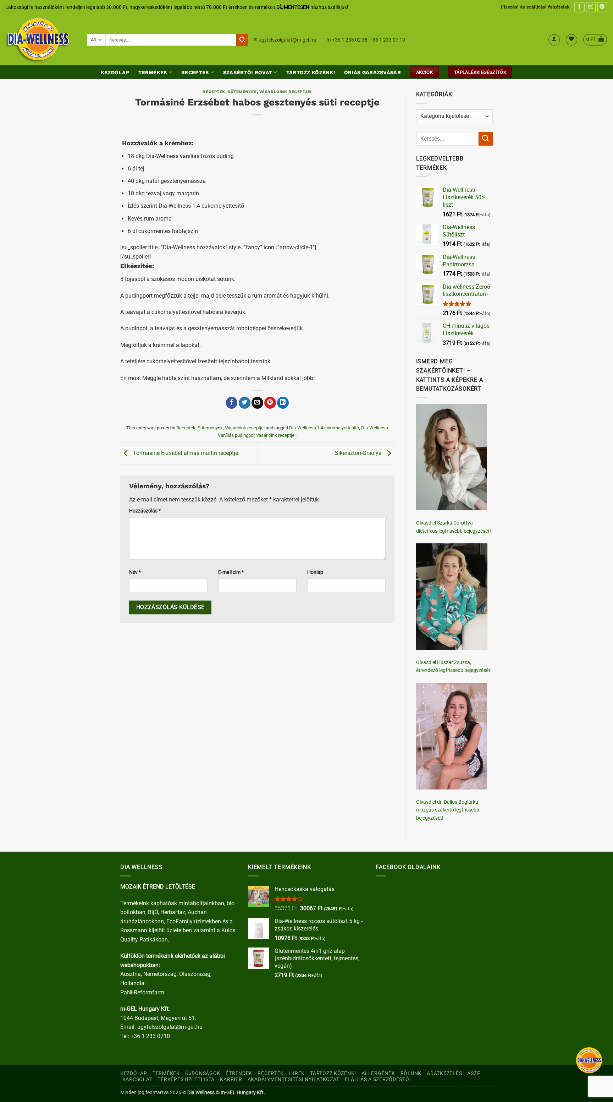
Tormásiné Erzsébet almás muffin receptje (185, 453)
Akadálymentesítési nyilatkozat (293, 1079)
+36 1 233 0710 (150, 1036)
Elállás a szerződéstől (379, 1079)
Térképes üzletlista (186, 1079)
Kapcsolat (137, 1079)
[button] (554, 39)
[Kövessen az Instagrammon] (591, 7)
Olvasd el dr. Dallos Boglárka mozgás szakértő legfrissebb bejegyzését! (447, 810)
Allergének (378, 1073)
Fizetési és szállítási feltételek (535, 7)
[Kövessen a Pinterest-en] (602, 7)
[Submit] (242, 40)
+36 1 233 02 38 (350, 40)
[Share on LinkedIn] (283, 403)
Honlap (315, 572)
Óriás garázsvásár (372, 72)
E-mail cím (231, 572)
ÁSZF (473, 1073)
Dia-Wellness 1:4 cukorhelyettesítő (324, 427)
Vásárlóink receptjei (285, 91)
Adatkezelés (444, 1073)
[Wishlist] (571, 39)
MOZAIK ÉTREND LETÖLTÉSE (157, 886)
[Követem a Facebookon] (579, 7)
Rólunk (411, 1073)
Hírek (297, 1073)
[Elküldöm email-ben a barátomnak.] (257, 403)
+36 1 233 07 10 (387, 40)
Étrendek (239, 1073)
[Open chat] (589, 1060)
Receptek (195, 72)
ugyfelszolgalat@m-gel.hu (287, 40)
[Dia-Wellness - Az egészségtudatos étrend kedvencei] (40, 39)
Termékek (152, 72)
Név (135, 572)
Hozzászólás (145, 511)
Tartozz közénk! (310, 72)
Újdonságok (202, 1073)
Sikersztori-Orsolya (359, 453)
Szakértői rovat (247, 72)
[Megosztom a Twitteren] (244, 403)
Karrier (231, 1079)
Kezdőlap (115, 72)
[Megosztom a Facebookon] (232, 403)
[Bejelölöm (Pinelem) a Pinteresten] (270, 403)
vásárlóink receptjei (276, 435)
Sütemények (242, 91)
